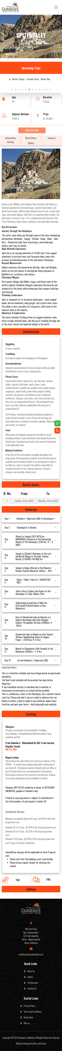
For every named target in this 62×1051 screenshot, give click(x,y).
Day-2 (20, 527)
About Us (30, 971)
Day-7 (28, 592)
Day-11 (29, 650)
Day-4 (28, 556)
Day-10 (29, 637)
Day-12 (26, 660)
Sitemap (55, 1037)
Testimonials (32, 982)
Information (10, 138)
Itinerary (51, 138)
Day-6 (27, 581)
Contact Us (31, 988)
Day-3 (29, 541)
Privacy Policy (28, 1006)
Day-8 (26, 605)
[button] (12, 89)
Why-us (26, 1023)
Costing (10, 142)
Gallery (31, 143)
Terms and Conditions (32, 1011)
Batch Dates (30, 138)
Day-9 (29, 621)
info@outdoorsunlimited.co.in (31, 954)
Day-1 (29, 518)
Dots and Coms (40, 1043)
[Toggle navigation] (56, 7)
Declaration (27, 1017)
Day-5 (28, 569)
